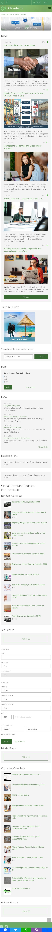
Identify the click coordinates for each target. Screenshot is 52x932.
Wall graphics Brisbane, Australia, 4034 (28, 554)
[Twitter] (15, 930)
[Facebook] (5, 930)
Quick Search (20, 741)
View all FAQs (43, 447)
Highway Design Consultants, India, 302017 (29, 522)
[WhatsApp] (26, 930)
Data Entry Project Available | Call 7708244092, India (25, 827)
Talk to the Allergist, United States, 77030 (28, 585)
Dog (5, 376)
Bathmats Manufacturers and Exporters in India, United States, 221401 (29, 879)
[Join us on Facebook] (1, 926)
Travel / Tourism (20, 14)
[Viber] (36, 930)
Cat (5, 379)
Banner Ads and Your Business (15, 416)
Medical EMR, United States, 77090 (26, 774)
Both (6, 382)
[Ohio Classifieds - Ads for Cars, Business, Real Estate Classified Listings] (12, 8)
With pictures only (8, 734)
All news (26, 297)
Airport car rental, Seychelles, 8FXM (26, 616)
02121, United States (20, 795)
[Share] (47, 930)
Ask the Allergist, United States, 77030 (27, 857)
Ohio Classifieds (6, 14)
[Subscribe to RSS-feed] (6, 926)
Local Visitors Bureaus (21, 888)
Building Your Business (12, 427)
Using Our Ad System (12, 405)
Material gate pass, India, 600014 (25, 574)
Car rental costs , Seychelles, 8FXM (26, 502)
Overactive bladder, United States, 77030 (28, 785)
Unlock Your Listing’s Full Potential (16, 438)
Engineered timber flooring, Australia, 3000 (29, 564)
